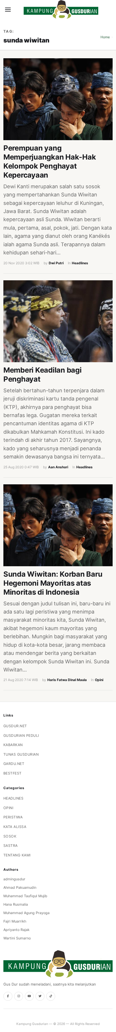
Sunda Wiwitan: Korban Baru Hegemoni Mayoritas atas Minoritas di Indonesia (52, 583)
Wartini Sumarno (17, 938)
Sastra (10, 845)
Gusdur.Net (15, 726)
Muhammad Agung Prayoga (26, 913)
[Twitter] (39, 996)
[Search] (17, 9)
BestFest (12, 773)
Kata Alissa (14, 827)
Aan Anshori (58, 467)
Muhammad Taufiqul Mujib (25, 896)
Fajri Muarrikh (14, 921)
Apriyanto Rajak (16, 930)
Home (105, 37)
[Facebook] (7, 996)
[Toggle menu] (7, 9)
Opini (99, 680)
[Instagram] (18, 996)
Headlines (80, 263)
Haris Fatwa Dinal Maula (67, 680)
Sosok (10, 836)
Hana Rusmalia (15, 904)
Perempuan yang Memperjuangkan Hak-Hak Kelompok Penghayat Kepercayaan (49, 161)
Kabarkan (13, 745)
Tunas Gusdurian (21, 754)
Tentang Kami (17, 855)
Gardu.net (13, 764)
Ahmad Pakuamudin (19, 887)
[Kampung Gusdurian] (61, 9)
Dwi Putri (56, 263)
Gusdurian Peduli (21, 735)
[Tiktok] (50, 996)
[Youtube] (29, 996)
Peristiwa (13, 817)
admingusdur (14, 879)
